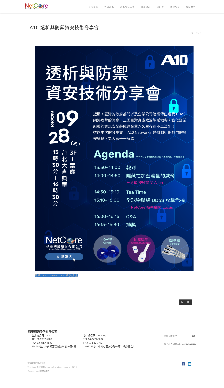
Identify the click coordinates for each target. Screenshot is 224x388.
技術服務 (175, 11)
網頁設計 (45, 371)
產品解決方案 (127, 11)
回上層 (185, 302)
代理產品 (109, 11)
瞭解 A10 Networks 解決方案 (56, 275)
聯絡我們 (191, 11)
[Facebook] (183, 363)
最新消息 (146, 11)
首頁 (191, 33)
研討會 (160, 11)
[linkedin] (189, 363)
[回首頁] (37, 6)
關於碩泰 (93, 11)
